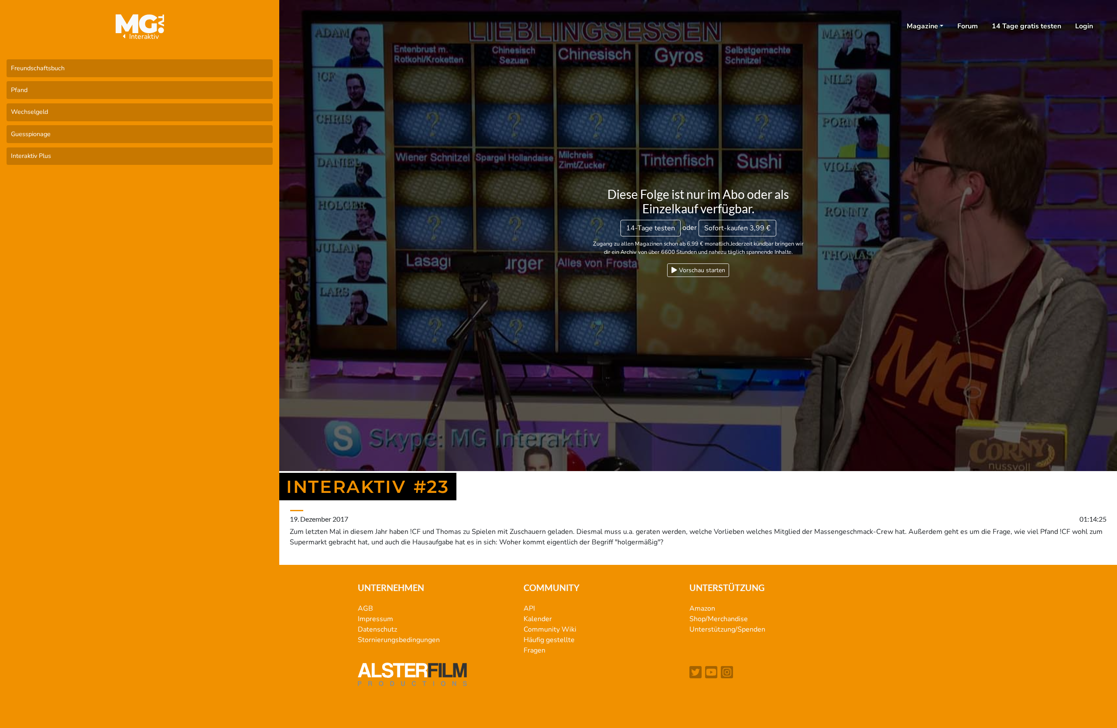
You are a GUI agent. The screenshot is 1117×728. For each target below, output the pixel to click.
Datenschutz (377, 629)
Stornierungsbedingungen (399, 640)
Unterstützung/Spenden (727, 629)
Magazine (922, 26)
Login (1084, 26)
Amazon (702, 608)
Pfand (19, 89)
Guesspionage (31, 134)
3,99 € (737, 228)
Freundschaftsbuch (38, 68)
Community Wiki (550, 629)
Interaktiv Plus (31, 155)
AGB (365, 608)
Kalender (538, 619)
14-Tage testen (650, 228)
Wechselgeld (29, 111)
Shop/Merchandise (718, 619)
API (529, 608)
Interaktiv (143, 36)
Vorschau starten (701, 270)
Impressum (375, 619)
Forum (967, 26)
